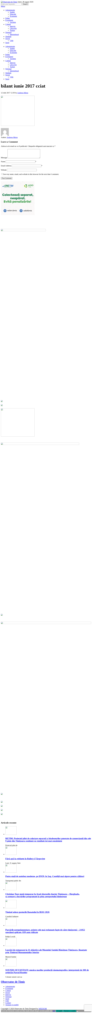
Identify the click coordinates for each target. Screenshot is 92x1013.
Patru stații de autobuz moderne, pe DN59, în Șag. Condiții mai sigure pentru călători (44, 876)
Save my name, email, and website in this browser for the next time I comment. (31, 174)
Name (3, 162)
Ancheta (13, 22)
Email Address (6, 166)
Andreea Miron (22, 93)
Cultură (8, 24)
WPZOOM (43, 1009)
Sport (7, 43)
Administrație (10, 10)
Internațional (14, 34)
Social (7, 39)
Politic (7, 18)
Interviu (12, 26)
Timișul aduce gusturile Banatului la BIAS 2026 (27, 912)
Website (4, 170)
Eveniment (9, 20)
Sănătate (8, 36)
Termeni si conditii (70, 1011)
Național (8, 32)
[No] (77, 1011)
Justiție (12, 12)
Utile (11, 41)
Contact (8, 1003)
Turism (12, 30)
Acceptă (59, 1011)
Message (4, 158)
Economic (13, 16)
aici (54, 1011)
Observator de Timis (13, 981)
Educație (13, 14)
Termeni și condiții (12, 1005)
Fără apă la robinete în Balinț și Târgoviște (25, 858)
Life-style (13, 28)
